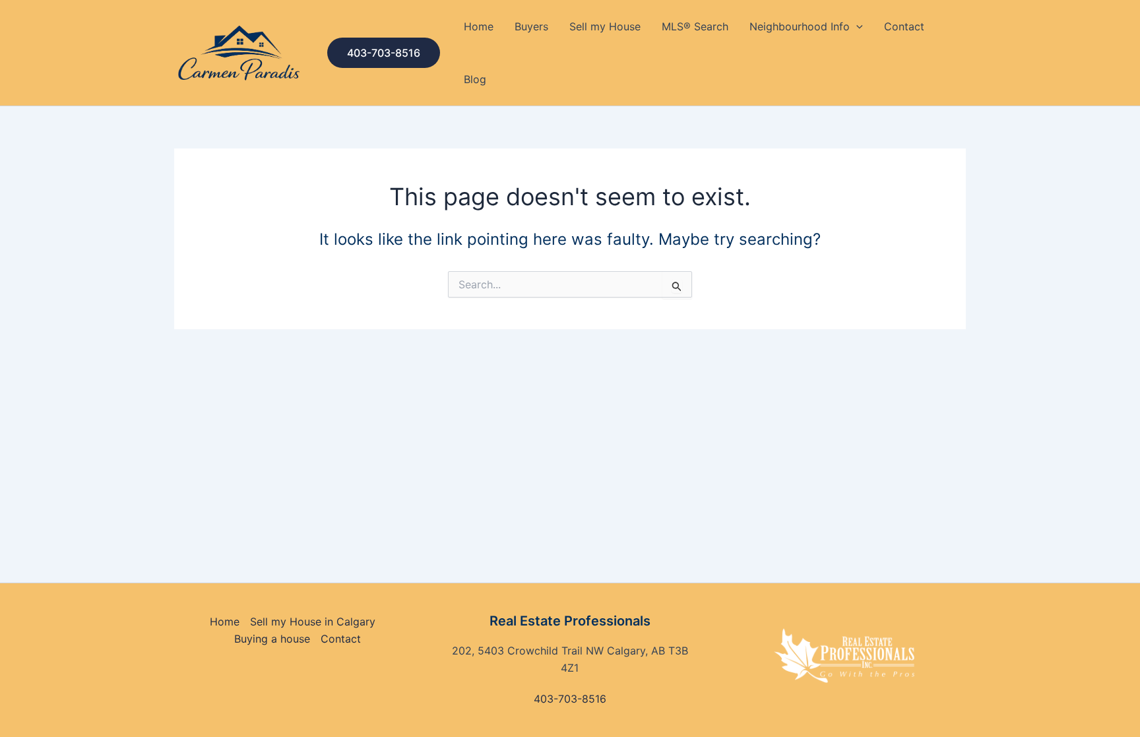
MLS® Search (695, 26)
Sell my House (605, 26)
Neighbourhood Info (799, 26)
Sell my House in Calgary (312, 621)
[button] (383, 53)
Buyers (531, 26)
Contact (904, 26)
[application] (856, 26)
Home (478, 26)
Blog (475, 79)
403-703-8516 (570, 698)
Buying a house (272, 638)
